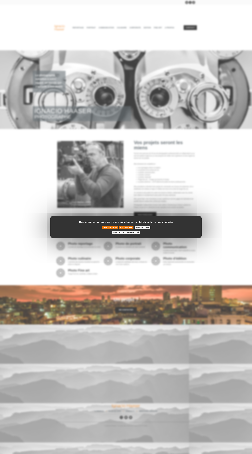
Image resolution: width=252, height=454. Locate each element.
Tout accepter (110, 227)
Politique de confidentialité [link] (126, 232)
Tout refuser (126, 227)
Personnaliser (142, 227)
